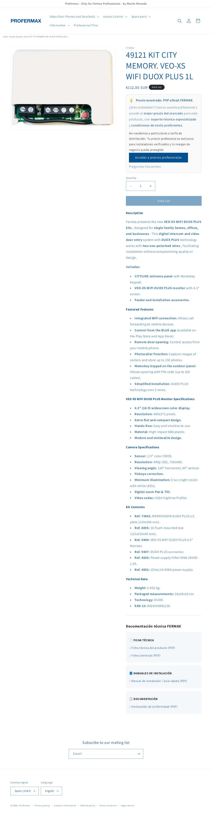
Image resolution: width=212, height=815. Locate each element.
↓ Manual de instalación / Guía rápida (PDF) (158, 681)
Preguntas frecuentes (145, 166)
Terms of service (108, 805)
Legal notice (127, 805)
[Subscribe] (138, 754)
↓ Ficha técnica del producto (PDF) (152, 648)
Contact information (65, 805)
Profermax (24, 805)
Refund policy (88, 805)
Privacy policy (42, 805)
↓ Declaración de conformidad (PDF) (153, 706)
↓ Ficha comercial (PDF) (144, 655)
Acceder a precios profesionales (158, 157)
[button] (74, 16)
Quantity (131, 178)
